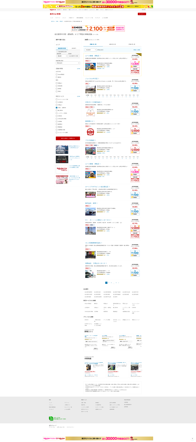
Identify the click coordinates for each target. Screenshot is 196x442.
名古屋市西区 (97, 294)
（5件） (108, 211)
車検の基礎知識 (80, 17)
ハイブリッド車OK (62, 113)
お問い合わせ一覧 (60, 427)
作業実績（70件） (101, 153)
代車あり (60, 104)
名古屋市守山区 (107, 296)
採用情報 (126, 406)
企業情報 (126, 402)
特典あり (60, 83)
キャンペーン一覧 (89, 17)
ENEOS (86, 319)
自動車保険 (112, 409)
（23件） (108, 274)
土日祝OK (60, 102)
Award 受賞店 (88, 303)
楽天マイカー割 (84, 411)
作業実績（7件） (101, 68)
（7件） (108, 255)
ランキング (97, 17)
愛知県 (61, 21)
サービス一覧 (52, 427)
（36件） (108, 195)
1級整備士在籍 (61, 129)
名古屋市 (115, 296)
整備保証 (60, 127)
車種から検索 (137, 49)
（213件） (108, 132)
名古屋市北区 (97, 292)
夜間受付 (60, 124)
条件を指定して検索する (68, 138)
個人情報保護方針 (128, 404)
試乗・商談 (83, 402)
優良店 (59, 77)
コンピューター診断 (63, 132)
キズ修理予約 (98, 404)
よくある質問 (105, 17)
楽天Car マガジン (85, 409)
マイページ (57, 17)
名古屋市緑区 (126, 294)
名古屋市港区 (135, 294)
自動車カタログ (98, 409)
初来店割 (60, 85)
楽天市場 (143, 9)
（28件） (108, 151)
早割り (59, 91)
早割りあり (125, 303)
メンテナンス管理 (85, 407)
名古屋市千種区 (117, 292)
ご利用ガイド (71, 17)
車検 (57, 21)
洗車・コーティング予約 (115, 404)
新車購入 (97, 402)
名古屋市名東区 (98, 296)
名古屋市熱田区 (88, 292)
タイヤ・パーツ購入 (99, 407)
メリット (64, 17)
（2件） (108, 113)
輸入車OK (60, 110)
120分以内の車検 (62, 118)
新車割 (59, 88)
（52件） (108, 231)
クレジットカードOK (63, 99)
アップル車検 (107, 319)
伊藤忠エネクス (126, 319)
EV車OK (60, 116)
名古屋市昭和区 (107, 292)
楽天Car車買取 (113, 402)
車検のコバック (135, 319)
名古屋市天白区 (126, 292)
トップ (51, 17)
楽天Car (53, 21)
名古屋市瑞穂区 (117, 294)
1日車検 (60, 121)
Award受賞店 (61, 74)
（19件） (108, 66)
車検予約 (83, 404)
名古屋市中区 (135, 292)
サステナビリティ (70, 427)
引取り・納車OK (62, 107)
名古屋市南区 (88, 296)
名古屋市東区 (107, 294)
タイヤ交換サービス (114, 407)
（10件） (108, 89)
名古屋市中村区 (88, 294)
